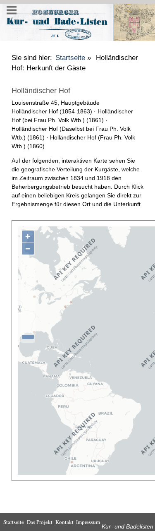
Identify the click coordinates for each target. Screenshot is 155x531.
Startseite (70, 58)
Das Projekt (39, 522)
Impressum (88, 522)
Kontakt (64, 522)
